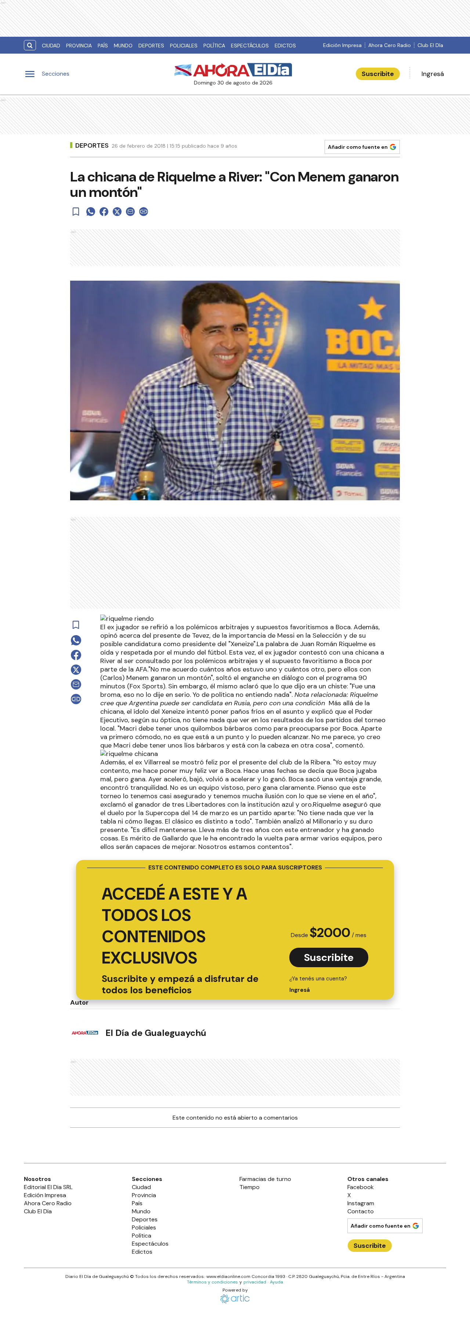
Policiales (184, 45)
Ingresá (433, 73)
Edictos (285, 45)
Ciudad (51, 45)
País (103, 45)
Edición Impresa (342, 45)
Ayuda (276, 1282)
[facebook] (104, 211)
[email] (130, 211)
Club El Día (430, 45)
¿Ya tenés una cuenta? (318, 984)
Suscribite (378, 73)
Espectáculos (250, 45)
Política (214, 45)
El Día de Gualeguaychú (155, 1032)
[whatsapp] (90, 211)
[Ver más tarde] (76, 211)
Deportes (151, 45)
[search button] (30, 45)
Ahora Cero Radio (389, 45)
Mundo (123, 45)
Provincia (79, 45)
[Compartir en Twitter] (117, 211)
